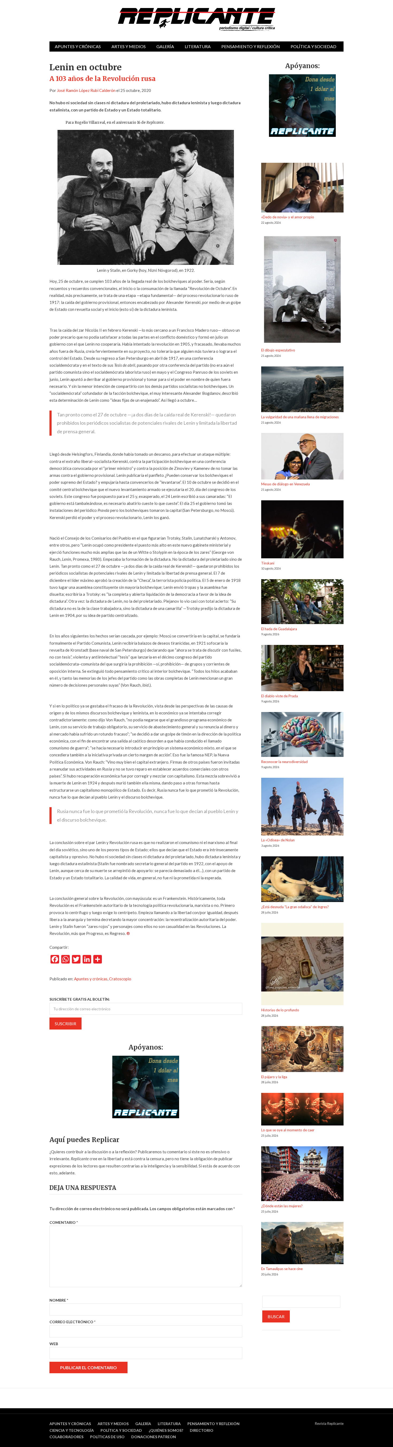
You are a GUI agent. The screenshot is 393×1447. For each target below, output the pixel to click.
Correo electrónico (72, 1322)
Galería (165, 46)
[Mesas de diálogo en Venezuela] (302, 457)
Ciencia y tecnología (71, 1430)
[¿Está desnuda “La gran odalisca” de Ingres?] (302, 880)
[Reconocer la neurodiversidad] (302, 735)
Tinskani (267, 563)
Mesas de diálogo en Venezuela (285, 484)
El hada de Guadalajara (279, 629)
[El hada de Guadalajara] (302, 602)
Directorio (201, 1430)
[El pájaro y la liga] (302, 1050)
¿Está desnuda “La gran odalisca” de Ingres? (295, 907)
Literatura (198, 46)
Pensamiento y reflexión (250, 46)
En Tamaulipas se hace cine (282, 1269)
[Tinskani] (302, 530)
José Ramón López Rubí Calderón (86, 90)
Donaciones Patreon (153, 1436)
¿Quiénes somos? (166, 1430)
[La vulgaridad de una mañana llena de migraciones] (302, 390)
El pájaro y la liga (274, 1077)
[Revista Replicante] (196, 19)
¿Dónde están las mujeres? (282, 1206)
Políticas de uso (107, 1436)
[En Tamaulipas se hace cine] (302, 1244)
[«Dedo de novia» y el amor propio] (302, 188)
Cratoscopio (120, 978)
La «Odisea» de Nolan (278, 840)
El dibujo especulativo (278, 350)
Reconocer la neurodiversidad (284, 762)
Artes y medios (128, 46)
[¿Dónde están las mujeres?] (302, 1174)
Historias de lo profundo (280, 1010)
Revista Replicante (329, 1423)
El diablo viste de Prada (279, 696)
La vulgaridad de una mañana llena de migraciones (300, 417)
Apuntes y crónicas (78, 46)
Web (53, 1343)
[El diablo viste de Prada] (302, 669)
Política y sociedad (313, 46)
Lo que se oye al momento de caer (287, 1130)
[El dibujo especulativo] (302, 290)
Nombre (58, 1300)
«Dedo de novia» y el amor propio (287, 217)
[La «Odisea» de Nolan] (302, 807)
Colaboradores (66, 1436)
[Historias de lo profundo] (302, 965)
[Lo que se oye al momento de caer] (302, 1110)
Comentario (63, 1222)
